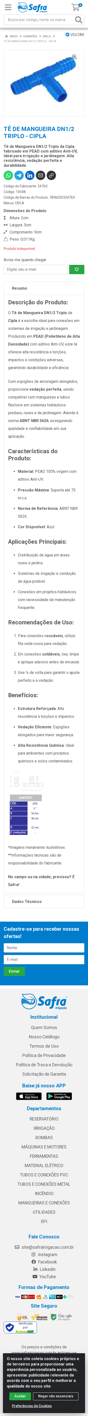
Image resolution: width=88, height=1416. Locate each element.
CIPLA (19, 203)
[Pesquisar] (79, 20)
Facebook (47, 1262)
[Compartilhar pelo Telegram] (19, 175)
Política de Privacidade (44, 1055)
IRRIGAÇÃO (44, 1128)
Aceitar (20, 1396)
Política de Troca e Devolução (44, 1064)
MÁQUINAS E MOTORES (44, 1147)
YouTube (47, 1276)
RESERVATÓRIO (44, 1119)
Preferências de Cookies (32, 1406)
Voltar (76, 34)
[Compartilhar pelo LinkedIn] (29, 175)
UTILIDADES (44, 1212)
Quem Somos (44, 1027)
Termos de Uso (44, 1046)
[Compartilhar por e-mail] (40, 175)
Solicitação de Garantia (44, 1074)
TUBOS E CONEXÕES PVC (44, 1174)
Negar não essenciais (55, 1396)
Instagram (47, 1254)
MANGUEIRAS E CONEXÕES (44, 1202)
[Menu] (8, 7)
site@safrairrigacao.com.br (47, 1247)
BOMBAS (44, 1137)
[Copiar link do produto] (51, 175)
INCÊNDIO (44, 1193)
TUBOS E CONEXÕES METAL (44, 1184)
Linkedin (47, 1269)
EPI (44, 1221)
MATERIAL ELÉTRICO (44, 1165)
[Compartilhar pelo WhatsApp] (8, 175)
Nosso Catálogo (44, 1036)
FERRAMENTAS (44, 1156)
